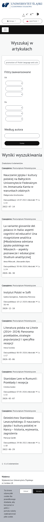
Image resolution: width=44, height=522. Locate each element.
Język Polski (33, 21)
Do (5, 102)
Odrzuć (25, 491)
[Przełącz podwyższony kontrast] (37, 14)
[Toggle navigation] (5, 29)
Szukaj (22, 143)
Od (5, 77)
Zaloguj (11, 21)
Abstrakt (32, 200)
